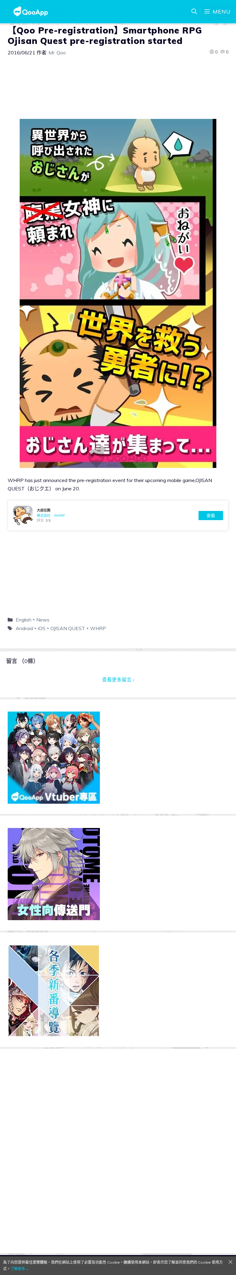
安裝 (210, 515)
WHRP (98, 628)
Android (24, 628)
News (42, 620)
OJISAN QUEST (67, 628)
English (23, 620)
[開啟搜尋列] (194, 12)
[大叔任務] (118, 515)
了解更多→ (19, 1268)
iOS (41, 628)
